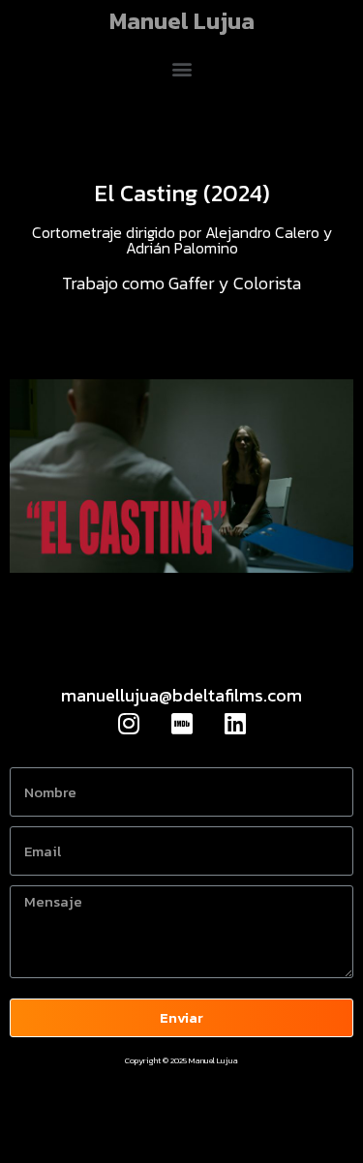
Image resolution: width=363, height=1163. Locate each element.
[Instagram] (129, 724)
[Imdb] (182, 724)
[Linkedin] (235, 724)
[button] (181, 68)
